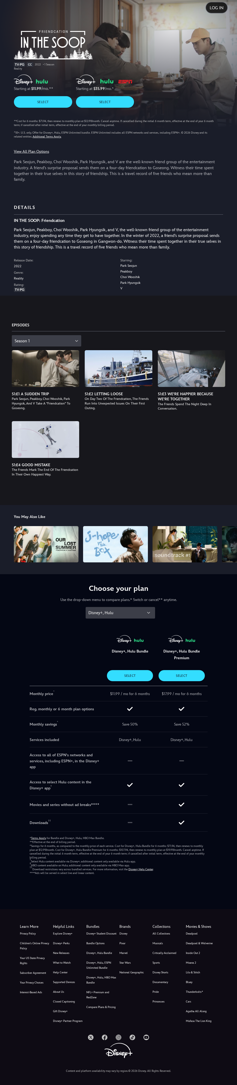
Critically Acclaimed (164, 953)
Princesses (159, 1001)
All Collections (161, 933)
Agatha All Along (196, 1011)
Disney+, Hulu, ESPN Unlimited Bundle (98, 965)
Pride (156, 991)
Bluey (189, 982)
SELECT (43, 102)
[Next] (229, 543)
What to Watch (62, 962)
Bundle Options (95, 943)
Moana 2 (191, 962)
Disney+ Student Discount (101, 933)
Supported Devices (64, 982)
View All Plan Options (31, 151)
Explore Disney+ (62, 933)
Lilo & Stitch (193, 972)
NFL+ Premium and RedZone (97, 995)
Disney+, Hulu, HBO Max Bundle (101, 980)
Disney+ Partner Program (68, 1021)
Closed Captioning (64, 1001)
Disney (123, 933)
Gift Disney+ (60, 1011)
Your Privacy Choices (32, 982)
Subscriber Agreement (33, 973)
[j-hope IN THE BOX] (115, 544)
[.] (91, 1037)
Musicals (158, 943)
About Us (58, 991)
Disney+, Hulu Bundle (99, 953)
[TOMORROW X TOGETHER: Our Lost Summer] (46, 544)
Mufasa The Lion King (199, 1021)
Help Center (60, 972)
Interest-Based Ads (31, 992)
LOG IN (217, 7)
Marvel (123, 953)
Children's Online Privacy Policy (34, 946)
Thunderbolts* (194, 991)
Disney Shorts (160, 972)
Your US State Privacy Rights (32, 960)
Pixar (122, 943)
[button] (68, 926)
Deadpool (192, 933)
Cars (188, 1001)
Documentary (160, 982)
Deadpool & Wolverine (199, 943)
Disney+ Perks (61, 943)
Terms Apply (38, 838)
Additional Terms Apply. (47, 136)
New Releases (61, 953)
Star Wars (125, 962)
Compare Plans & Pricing (101, 1007)
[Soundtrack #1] (185, 544)
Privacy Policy (28, 933)
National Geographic (131, 972)
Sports (156, 962)
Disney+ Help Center (140, 869)
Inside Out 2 (193, 953)
